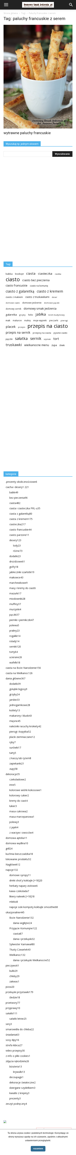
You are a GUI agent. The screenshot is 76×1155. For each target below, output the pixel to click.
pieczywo (12, 965)
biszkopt (19, 273)
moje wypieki (40, 320)
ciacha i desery (17, 487)
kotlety (14, 710)
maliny (27, 320)
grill (9, 848)
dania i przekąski (24, 939)
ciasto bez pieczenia (35, 280)
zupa (54, 345)
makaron (17, 320)
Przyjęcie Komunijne (23, 928)
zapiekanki (16, 763)
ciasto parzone (19, 535)
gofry (13, 566)
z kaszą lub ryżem (20, 758)
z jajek (13, 827)
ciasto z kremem (50, 291)
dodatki (15, 556)
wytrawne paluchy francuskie (27, 133)
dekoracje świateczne (22, 1082)
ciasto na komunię (39, 285)
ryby (12, 742)
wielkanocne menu (36, 345)
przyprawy (13, 1008)
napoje (12, 869)
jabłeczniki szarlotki (21, 572)
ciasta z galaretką (20, 513)
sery (9, 1024)
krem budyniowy (56, 314)
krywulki (19, 1071)
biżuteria (15, 1066)
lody (17, 545)
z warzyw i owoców (21, 832)
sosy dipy (12, 1040)
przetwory (13, 1002)
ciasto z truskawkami (37, 297)
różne (17, 551)
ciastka (58, 274)
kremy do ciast (18, 800)
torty (13, 652)
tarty (12, 753)
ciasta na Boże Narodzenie (23, 667)
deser (54, 297)
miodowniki (17, 598)
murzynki (15, 609)
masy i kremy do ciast (22, 588)
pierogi (64, 320)
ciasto (13, 279)
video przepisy (15, 1050)
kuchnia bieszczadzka (19, 854)
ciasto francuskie (16, 285)
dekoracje (13, 774)
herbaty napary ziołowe (23, 885)
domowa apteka (16, 838)
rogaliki (14, 636)
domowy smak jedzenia (40, 308)
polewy (14, 822)
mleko (13, 901)
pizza (10, 986)
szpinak (47, 339)
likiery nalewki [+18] (21, 896)
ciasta (31, 273)
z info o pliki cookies (18, 1056)
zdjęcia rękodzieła (17, 1061)
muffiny (15, 604)
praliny (14, 630)
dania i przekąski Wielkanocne (31, 960)
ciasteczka (45, 273)
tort (56, 339)
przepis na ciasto (48, 326)
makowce (16, 577)
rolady (14, 641)
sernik (35, 338)
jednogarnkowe (19, 705)
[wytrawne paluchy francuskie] (38, 76)
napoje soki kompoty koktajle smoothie (33, 907)
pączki (9, 339)
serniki (15, 646)
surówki (15, 747)
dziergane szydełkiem (22, 1087)
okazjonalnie (15, 912)
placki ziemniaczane (22, 737)
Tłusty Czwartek (20, 949)
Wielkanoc (17, 955)
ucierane (15, 657)
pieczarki (53, 320)
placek (11, 327)
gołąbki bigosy (18, 689)
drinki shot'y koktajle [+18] (25, 880)
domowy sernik (13, 308)
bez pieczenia (18, 497)
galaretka (11, 314)
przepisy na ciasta (42, 332)
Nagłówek (13, 864)
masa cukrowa (18, 811)
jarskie (14, 699)
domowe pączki (51, 302)
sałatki (11, 1013)
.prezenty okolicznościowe (21, 481)
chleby (14, 976)
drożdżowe (17, 561)
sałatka (21, 338)
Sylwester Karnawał (22, 944)
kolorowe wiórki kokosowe (25, 790)
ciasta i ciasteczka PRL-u (24, 508)
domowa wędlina (17, 843)
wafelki (14, 662)
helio (30, 314)
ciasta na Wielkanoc (19, 673)
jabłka (41, 314)
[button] (71, 5)
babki (13, 492)
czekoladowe (17, 779)
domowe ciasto (13, 303)
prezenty (15, 1098)
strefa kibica (14, 1045)
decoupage (16, 1077)
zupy (13, 768)
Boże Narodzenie (21, 917)
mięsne (15, 721)
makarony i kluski (20, 715)
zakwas (14, 981)
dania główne (15, 678)
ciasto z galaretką (20, 291)
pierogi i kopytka (20, 731)
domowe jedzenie (32, 302)
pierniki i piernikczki (21, 620)
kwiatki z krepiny (19, 1093)
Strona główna (11, 13)
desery (15, 540)
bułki (13, 970)
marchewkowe (18, 582)
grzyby (22, 314)
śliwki (62, 345)
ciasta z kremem (21, 519)
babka (9, 273)
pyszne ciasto (60, 332)
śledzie (14, 997)
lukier (13, 806)
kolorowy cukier (19, 795)
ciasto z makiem (14, 297)
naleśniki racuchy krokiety (25, 726)
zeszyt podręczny (16, 1103)
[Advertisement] (30, 410)
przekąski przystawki (19, 992)
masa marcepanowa (21, 816)
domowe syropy (20, 875)
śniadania (12, 1034)
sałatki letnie (18, 1018)
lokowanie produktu (18, 859)
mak (8, 320)
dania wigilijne (22, 923)
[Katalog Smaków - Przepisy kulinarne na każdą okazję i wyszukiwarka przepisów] (38, 1125)
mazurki (15, 593)
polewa (14, 625)
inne (12, 784)
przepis (21, 327)
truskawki (14, 345)
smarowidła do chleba (20, 1029)
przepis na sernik (18, 332)
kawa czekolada (19, 891)
